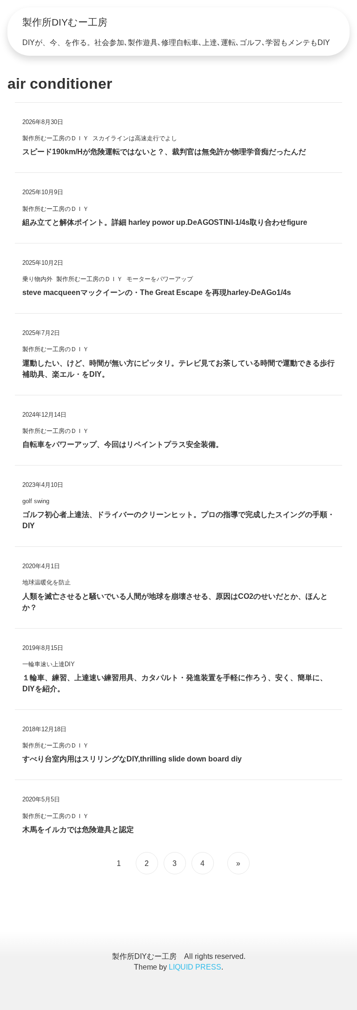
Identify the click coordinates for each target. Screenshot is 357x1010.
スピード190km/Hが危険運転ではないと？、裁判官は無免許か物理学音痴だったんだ (164, 152)
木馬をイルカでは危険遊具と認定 (78, 829)
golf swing (35, 501)
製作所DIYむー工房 (64, 22)
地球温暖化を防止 (46, 582)
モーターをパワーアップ (159, 278)
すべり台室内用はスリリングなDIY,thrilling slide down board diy (132, 759)
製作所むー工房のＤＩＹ (55, 138)
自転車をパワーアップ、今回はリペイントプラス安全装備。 (122, 444)
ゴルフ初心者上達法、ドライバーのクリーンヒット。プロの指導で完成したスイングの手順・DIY (178, 520)
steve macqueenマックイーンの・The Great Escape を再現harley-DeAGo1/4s (156, 292)
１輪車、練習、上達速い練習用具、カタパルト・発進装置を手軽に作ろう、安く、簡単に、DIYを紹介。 (174, 683)
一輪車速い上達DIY (48, 664)
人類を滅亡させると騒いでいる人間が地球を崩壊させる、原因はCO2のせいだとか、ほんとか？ (175, 601)
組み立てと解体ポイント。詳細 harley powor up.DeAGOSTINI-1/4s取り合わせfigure (164, 222)
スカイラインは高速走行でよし (135, 138)
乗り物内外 (37, 278)
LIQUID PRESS (195, 967)
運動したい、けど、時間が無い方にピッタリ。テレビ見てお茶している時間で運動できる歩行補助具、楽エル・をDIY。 (178, 368)
